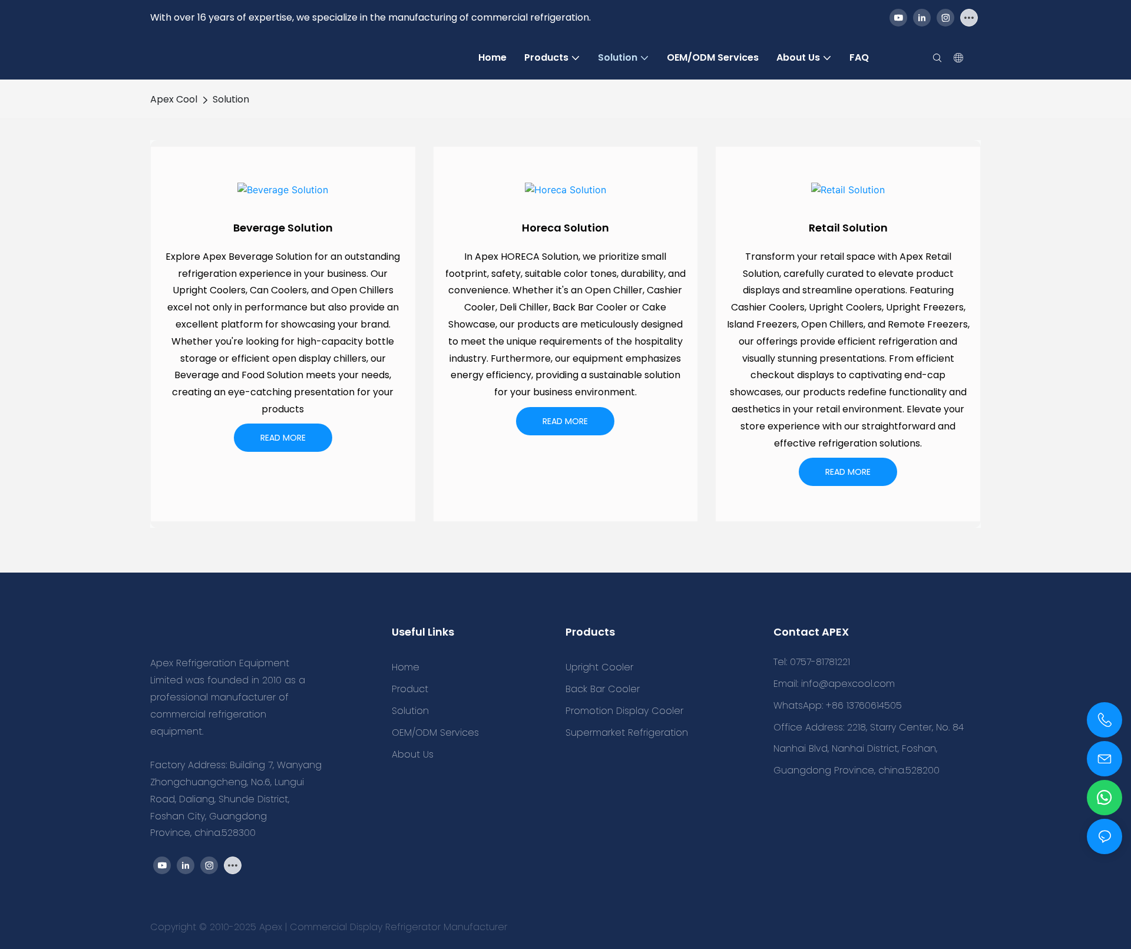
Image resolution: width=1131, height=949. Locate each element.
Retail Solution (848, 227)
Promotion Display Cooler (624, 710)
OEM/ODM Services (435, 732)
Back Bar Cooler (603, 689)
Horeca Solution (565, 227)
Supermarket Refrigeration (627, 732)
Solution (231, 99)
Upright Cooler (599, 667)
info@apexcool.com (848, 683)
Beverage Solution (283, 227)
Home (405, 667)
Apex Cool (173, 99)
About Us (413, 754)
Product (410, 689)
